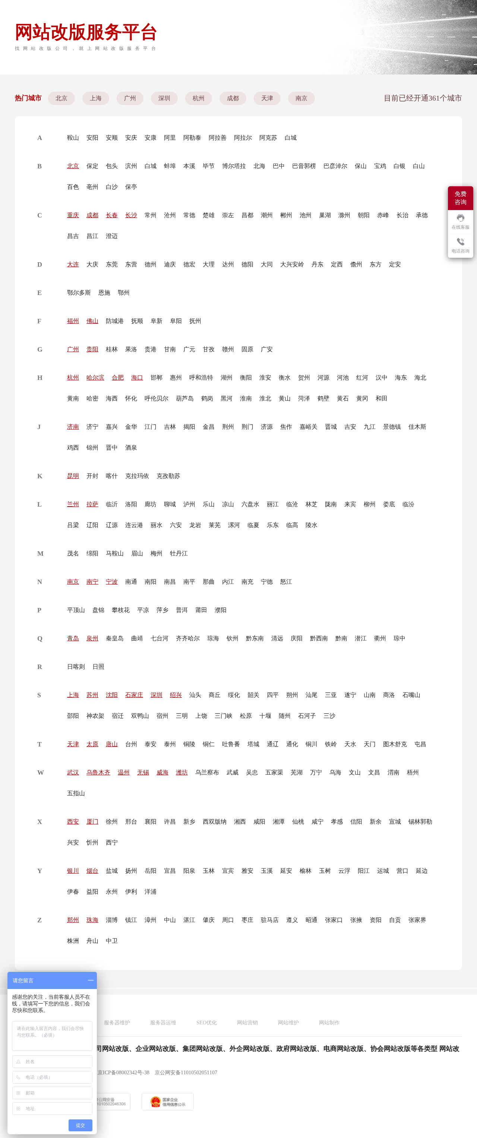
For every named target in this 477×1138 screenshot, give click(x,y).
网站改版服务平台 (86, 32)
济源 (267, 427)
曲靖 (137, 638)
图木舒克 (395, 744)
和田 (382, 398)
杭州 (199, 98)
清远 (277, 638)
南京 (301, 98)
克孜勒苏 (168, 476)
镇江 (131, 920)
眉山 (137, 553)
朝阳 (364, 215)
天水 (350, 744)
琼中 (399, 638)
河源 (323, 377)
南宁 (92, 581)
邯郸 (156, 377)
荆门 (247, 427)
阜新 (156, 321)
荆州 (228, 427)
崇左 (228, 215)
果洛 (131, 349)
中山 (170, 920)
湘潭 (279, 821)
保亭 (131, 187)
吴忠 (252, 772)
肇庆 (209, 920)
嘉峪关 (309, 427)
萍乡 (162, 610)
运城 (383, 871)
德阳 (247, 264)
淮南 (246, 398)
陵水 (312, 525)
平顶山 (76, 610)
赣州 (228, 349)
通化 (292, 744)
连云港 (134, 525)
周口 (228, 920)
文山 (355, 772)
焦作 (286, 427)
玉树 (325, 871)
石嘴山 (411, 695)
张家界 (417, 920)
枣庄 (247, 920)
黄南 (73, 398)
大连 (73, 264)
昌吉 (73, 236)
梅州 (156, 553)
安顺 (112, 137)
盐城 (112, 871)
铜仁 (209, 744)
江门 (151, 427)
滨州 (131, 166)
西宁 (112, 842)
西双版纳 (215, 821)
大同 (267, 264)
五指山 (76, 793)
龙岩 (195, 525)
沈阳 (112, 695)
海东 (401, 377)
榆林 (306, 871)
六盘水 (250, 504)
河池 (343, 377)
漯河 (234, 525)
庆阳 (297, 638)
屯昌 (420, 744)
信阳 (356, 821)
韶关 (253, 695)
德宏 (189, 264)
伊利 (131, 891)
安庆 (131, 137)
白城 (291, 137)
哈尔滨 (95, 377)
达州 (228, 264)
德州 (151, 264)
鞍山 (73, 137)
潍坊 (182, 772)
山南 (370, 695)
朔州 (292, 695)
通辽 (273, 744)
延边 (422, 871)
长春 (112, 215)
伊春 (73, 891)
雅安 (247, 871)
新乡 (189, 821)
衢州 (380, 638)
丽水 (156, 525)
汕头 (195, 695)
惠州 (176, 377)
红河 (362, 377)
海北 (420, 377)
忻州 (92, 842)
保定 (92, 166)
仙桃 (298, 821)
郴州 (286, 215)
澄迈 (112, 236)
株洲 (73, 941)
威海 (162, 772)
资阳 (376, 920)
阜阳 (176, 321)
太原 (92, 744)
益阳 (92, 891)
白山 (419, 166)
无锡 (143, 772)
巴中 (279, 166)
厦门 (92, 821)
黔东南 (255, 638)
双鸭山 (140, 716)
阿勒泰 (192, 137)
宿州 (162, 716)
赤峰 (383, 215)
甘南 (170, 349)
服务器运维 (163, 1023)
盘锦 (98, 610)
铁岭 (331, 744)
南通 (131, 581)
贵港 (151, 349)
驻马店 (270, 920)
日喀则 (76, 666)
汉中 (382, 377)
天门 (370, 744)
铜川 (312, 744)
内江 (228, 581)
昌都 (247, 215)
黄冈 (362, 398)
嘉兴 (112, 427)
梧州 (413, 772)
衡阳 (246, 377)
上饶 (201, 716)
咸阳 (259, 821)
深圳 (164, 98)
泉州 (92, 638)
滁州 (344, 215)
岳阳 (151, 871)
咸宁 (317, 821)
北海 (259, 166)
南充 (247, 581)
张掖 (356, 920)
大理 (209, 264)
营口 (402, 871)
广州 (130, 98)
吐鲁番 (231, 744)
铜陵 (189, 744)
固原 (247, 349)
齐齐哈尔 (188, 638)
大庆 (92, 264)
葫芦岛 (185, 398)
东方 (376, 264)
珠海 (92, 920)
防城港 (115, 321)
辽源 (112, 525)
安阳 (92, 137)
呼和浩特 (201, 377)
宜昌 (170, 871)
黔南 (341, 638)
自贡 (395, 920)
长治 (402, 215)
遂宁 (350, 695)
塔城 (253, 744)
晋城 (331, 427)
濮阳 (221, 610)
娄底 (389, 504)
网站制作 (329, 1023)
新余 (376, 821)
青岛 (73, 638)
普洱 (182, 610)
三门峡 (224, 716)
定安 (395, 264)
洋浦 (151, 891)
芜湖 (297, 772)
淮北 (265, 398)
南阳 (151, 581)
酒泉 (131, 447)
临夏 (253, 525)
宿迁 (118, 716)
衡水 (285, 377)
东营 (131, 264)
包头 (112, 166)
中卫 (112, 941)
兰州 (73, 504)
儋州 (356, 264)
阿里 (170, 137)
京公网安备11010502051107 (186, 1072)
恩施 (104, 292)
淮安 (265, 377)
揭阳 (189, 427)
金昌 (209, 427)
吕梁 (73, 525)
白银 (399, 166)
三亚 (331, 695)
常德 (189, 215)
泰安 (151, 744)
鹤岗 (207, 398)
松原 (246, 716)
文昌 (374, 772)
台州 (131, 744)
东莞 (112, 264)
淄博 (112, 920)
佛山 (92, 321)
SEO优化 (206, 1023)
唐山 (112, 744)
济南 (73, 427)
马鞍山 (115, 553)
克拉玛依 (137, 476)
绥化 (234, 695)
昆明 (73, 476)
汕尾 (312, 695)
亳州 (92, 187)
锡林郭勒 (420, 821)
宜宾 (228, 871)
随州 (285, 716)
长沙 (131, 215)
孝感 (337, 821)
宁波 (112, 581)
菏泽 (304, 398)
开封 (92, 476)
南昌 (170, 581)
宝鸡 (380, 166)
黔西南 (319, 638)
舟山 (92, 941)
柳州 (370, 504)
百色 (73, 187)
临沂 (112, 504)
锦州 (92, 447)
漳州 (151, 920)
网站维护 (288, 1023)
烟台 (92, 871)
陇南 (331, 504)
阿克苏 (268, 137)
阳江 (364, 871)
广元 (189, 349)
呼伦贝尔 (156, 398)
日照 (98, 666)
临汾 (408, 504)
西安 (73, 821)
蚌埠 (170, 166)
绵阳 (92, 553)
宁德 (267, 581)
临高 (292, 525)
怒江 (286, 581)
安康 (151, 137)
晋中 (112, 447)
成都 (233, 98)
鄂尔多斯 (79, 292)
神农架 (95, 716)
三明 (182, 716)
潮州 (267, 215)
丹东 (317, 264)
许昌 (170, 821)
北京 (61, 98)
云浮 (344, 871)
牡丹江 (179, 553)
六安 (176, 525)
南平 (189, 581)
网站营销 (247, 1023)
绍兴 (176, 695)
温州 (124, 772)
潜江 (361, 638)
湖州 (227, 377)
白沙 (112, 187)
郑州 (73, 920)
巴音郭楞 (304, 166)
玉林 (209, 871)
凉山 (228, 504)
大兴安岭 (292, 264)
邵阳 (73, 716)
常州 (151, 215)
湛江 (189, 920)
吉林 (170, 427)
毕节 (209, 166)
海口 (137, 377)
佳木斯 (417, 427)
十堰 (265, 716)
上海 (96, 98)
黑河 (227, 398)
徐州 (112, 821)
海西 (112, 398)
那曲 (209, 581)
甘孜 (209, 349)
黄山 (285, 398)
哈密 (92, 398)
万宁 (316, 772)
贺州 (304, 377)
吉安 (350, 427)
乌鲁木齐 (98, 772)
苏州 (92, 695)
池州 (306, 215)
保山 (361, 166)
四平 (273, 695)
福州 (73, 321)
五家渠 (274, 772)
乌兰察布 (207, 772)
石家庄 (134, 695)
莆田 (201, 610)
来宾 (350, 504)
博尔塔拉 (234, 166)
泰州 (170, 744)
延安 (286, 871)
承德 (422, 215)
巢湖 (325, 215)
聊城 (170, 504)
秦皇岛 (115, 638)
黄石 (343, 398)
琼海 (213, 638)
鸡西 (73, 447)
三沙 (329, 716)
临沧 (292, 504)
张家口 (334, 920)
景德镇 (392, 427)
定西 (337, 264)
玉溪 (267, 871)
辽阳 (92, 525)
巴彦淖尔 (335, 166)
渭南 (393, 772)
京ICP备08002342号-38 (123, 1072)
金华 (131, 427)
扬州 (131, 871)
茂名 (73, 553)
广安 (267, 349)
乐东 (273, 525)
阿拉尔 (243, 137)
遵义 (292, 920)
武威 (232, 772)
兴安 (73, 842)
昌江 (92, 236)
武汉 (73, 772)
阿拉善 (218, 137)
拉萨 (92, 504)
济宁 (92, 427)
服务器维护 (117, 1023)
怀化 (131, 398)
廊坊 (151, 504)
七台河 (159, 638)
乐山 (209, 504)
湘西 (240, 821)
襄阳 (151, 821)
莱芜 (215, 525)
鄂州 (124, 292)
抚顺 (137, 321)
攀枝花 (121, 610)
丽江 (273, 504)
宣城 (395, 821)
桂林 (112, 349)
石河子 (307, 716)
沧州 (170, 215)
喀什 (112, 476)
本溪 (189, 166)
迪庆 (170, 264)
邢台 (131, 821)
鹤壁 (323, 398)
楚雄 (209, 215)
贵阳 (92, 349)
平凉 (143, 610)
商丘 (215, 695)
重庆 (73, 215)
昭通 (312, 920)
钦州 (232, 638)
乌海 (335, 772)
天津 (267, 98)
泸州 (189, 504)
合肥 (118, 377)
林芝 (312, 504)
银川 (73, 871)
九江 (370, 427)
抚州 (195, 321)
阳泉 (189, 871)
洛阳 (131, 504)
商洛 (389, 695)
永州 (112, 891)
